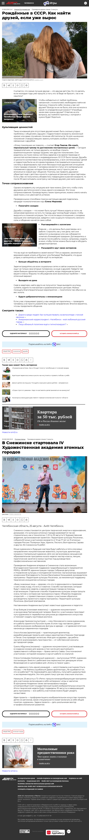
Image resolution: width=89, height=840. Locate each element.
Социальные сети (33, 781)
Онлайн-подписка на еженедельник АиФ (52, 778)
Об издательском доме (26, 778)
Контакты (21, 781)
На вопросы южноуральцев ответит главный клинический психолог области (40, 398)
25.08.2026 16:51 (7, 439)
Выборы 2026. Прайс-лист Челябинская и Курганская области (40, 786)
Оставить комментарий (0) (69, 333)
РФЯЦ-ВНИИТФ (15, 514)
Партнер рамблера (37, 831)
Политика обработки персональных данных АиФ (36, 784)
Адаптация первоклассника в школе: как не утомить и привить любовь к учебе (40, 375)
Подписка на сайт (75, 778)
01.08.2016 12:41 (7, 9)
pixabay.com (38, 80)
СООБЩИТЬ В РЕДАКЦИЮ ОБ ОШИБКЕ (30, 789)
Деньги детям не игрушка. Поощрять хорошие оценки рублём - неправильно (40, 383)
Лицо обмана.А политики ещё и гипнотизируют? (42, 324)
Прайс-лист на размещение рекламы (55, 781)
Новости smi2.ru (9, 432)
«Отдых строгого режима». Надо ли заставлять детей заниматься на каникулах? (41, 390)
